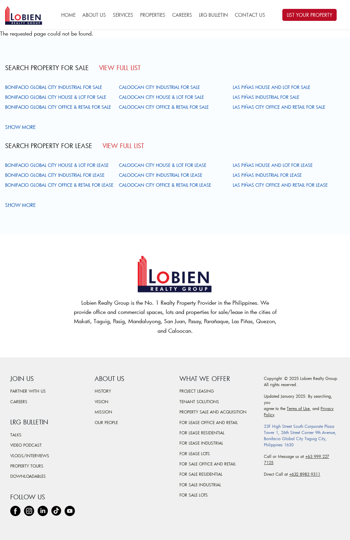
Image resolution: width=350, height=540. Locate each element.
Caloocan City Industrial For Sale (159, 87)
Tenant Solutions (199, 401)
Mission (103, 411)
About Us (94, 15)
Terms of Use (298, 408)
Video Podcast (26, 445)
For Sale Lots (193, 495)
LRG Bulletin (213, 15)
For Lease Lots (194, 453)
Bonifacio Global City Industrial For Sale (53, 87)
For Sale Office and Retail (207, 463)
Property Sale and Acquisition (212, 411)
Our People (106, 422)
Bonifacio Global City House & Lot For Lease (57, 165)
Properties (152, 15)
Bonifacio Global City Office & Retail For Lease (59, 185)
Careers (182, 15)
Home (68, 15)
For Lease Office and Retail (208, 422)
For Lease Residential (202, 432)
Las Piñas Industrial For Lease (267, 175)
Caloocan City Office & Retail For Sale (164, 107)
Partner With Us (28, 391)
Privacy (327, 408)
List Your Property (309, 15)
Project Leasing (196, 391)
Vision (101, 401)
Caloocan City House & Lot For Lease (162, 165)
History (103, 391)
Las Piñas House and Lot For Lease (273, 165)
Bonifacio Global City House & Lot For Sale (55, 97)
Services (123, 15)
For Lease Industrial (201, 443)
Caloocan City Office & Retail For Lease (165, 185)
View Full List (119, 68)
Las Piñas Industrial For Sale (266, 97)
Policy (269, 414)
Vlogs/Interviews (29, 455)
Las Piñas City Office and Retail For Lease (280, 185)
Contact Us (250, 15)
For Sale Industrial (200, 484)
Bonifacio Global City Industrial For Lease (55, 175)
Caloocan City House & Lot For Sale (161, 97)
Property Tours (26, 466)
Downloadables (28, 476)
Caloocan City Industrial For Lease (160, 175)
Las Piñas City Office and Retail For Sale (279, 107)
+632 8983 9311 (304, 474)
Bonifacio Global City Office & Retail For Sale (58, 107)
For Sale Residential (201, 474)
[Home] (26, 14)
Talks (16, 434)
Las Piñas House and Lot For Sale (271, 87)
